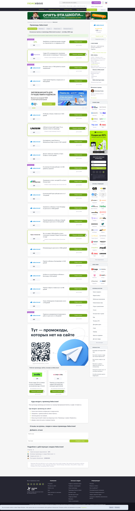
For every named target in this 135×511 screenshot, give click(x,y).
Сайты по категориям (73, 501)
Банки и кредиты (97, 292)
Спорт (94, 328)
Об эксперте (94, 97)
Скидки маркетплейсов (81, 9)
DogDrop (102, 232)
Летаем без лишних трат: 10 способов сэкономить (99, 370)
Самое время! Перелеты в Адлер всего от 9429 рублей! (54, 80)
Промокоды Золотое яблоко (75, 490)
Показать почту (94, 64)
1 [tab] (30, 108)
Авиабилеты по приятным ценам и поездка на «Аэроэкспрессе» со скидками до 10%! (54, 42)
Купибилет (103, 121)
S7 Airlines (95, 121)
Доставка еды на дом (73, 494)
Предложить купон (99, 39)
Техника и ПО (96, 320)
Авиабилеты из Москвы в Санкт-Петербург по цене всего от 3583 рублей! (54, 207)
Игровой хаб (97, 2)
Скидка (49, 28)
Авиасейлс (94, 115)
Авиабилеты (49, 22)
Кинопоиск (94, 226)
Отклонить (117, 507)
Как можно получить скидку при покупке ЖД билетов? (99, 355)
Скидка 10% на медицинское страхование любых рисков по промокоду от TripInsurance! (55, 54)
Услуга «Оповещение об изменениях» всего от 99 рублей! (54, 301)
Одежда (95, 331)
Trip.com (94, 127)
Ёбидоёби (95, 244)
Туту (103, 115)
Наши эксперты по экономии (54, 492)
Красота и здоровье (98, 335)
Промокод (42, 28)
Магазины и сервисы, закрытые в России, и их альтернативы (98, 365)
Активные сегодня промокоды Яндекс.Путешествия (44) (54, 240)
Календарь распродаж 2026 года (99, 351)
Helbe (103, 208)
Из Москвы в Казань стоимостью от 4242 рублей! (53, 114)
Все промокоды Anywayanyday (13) (58, 388)
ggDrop (74, 6)
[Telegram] (94, 172)
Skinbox (102, 220)
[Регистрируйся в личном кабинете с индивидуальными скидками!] (58, 98)
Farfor (103, 214)
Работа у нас (51, 488)
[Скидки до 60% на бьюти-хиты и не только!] (99, 142)
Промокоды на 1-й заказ (54, 9)
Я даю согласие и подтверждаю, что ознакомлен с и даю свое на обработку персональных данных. (99, 176)
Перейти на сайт (99, 36)
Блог (49, 490)
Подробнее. (84, 507)
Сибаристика (102, 244)
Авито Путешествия (81, 6)
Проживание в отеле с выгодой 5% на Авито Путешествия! (54, 181)
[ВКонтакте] (97, 172)
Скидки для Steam (73, 496)
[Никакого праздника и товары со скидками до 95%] (67, 15)
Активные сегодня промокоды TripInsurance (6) (53, 57)
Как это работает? (94, 488)
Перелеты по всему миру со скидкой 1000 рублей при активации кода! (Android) (57, 384)
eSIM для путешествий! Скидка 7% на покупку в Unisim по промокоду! (53, 128)
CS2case (94, 220)
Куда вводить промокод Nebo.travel (44, 401)
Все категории (99, 342)
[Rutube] (43, 484)
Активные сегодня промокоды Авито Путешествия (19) (55, 184)
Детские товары (97, 339)
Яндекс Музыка (95, 238)
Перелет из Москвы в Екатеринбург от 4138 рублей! (54, 262)
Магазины (35, 22)
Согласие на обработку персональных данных (98, 497)
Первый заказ (57, 28)
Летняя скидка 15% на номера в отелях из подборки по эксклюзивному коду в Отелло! (37, 384)
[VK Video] (40, 484)
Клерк (94, 271)
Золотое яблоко (62, 6)
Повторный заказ (68, 28)
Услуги (94, 310)
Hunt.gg (102, 277)
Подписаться (100, 168)
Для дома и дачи (97, 324)
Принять (111, 507)
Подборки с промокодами (74, 485)
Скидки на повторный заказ (75, 483)
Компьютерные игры (98, 302)
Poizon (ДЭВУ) (103, 226)
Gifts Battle (95, 190)
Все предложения (99, 259)
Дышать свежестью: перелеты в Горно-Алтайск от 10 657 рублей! (53, 154)
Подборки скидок (68, 9)
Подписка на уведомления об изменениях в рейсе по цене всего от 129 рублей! (54, 315)
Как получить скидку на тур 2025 (99, 360)
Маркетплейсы (96, 295)
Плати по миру (70, 6)
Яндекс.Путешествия (103, 109)
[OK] (100, 172)
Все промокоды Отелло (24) (35, 388)
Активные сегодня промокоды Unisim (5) (52, 131)
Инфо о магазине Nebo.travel (99, 52)
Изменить (103, 9)
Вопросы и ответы (94, 485)
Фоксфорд (95, 214)
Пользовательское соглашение (97, 490)
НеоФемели (102, 238)
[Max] (103, 172)
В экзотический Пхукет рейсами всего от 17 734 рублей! (54, 194)
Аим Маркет (94, 232)
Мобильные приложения (99, 299)
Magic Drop (103, 190)
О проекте (50, 483)
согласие (94, 177)
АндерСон (95, 250)
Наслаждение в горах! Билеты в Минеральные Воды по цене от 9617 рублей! (54, 141)
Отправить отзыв (80, 440)
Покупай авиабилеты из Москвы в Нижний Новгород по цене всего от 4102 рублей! (54, 221)
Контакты (92, 483)
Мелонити (95, 277)
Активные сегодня (32, 28)
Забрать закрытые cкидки (95, 494)
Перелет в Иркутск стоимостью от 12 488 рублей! (53, 288)
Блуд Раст (95, 283)
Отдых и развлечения (98, 306)
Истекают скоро (72, 492)
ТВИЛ (103, 127)
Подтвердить (93, 9)
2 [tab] (34, 108)
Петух (103, 196)
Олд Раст (103, 283)
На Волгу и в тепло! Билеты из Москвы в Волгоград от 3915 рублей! (53, 275)
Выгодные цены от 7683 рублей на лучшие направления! (54, 67)
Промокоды (41, 9)
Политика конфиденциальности (97, 492)
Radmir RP (94, 202)
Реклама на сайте (52, 485)
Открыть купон (78, 41)
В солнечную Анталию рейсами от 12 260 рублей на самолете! (53, 167)
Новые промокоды (73, 488)
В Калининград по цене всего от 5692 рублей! (55, 248)
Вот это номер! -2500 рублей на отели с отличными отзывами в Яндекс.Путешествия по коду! (55, 235)
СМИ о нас (50, 494)
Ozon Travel (94, 109)
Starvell (102, 271)
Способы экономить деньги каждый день (99, 375)
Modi (103, 250)
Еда (94, 317)
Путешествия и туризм (41, 22)
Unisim (102, 256)
